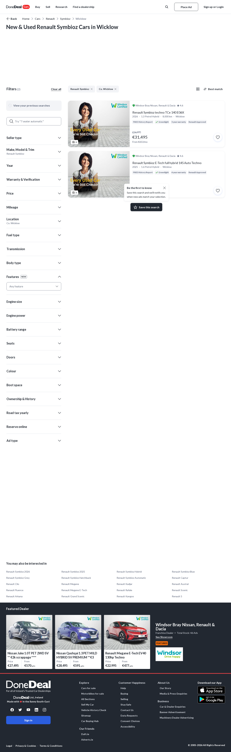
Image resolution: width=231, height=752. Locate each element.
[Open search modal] (167, 7)
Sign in (28, 720)
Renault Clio (12, 583)
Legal (9, 745)
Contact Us (127, 710)
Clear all (56, 89)
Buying (124, 693)
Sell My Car (87, 704)
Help (123, 688)
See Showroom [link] (164, 637)
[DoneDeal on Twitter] (20, 710)
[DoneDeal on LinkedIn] (36, 710)
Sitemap (86, 715)
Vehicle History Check (93, 710)
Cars (37, 18)
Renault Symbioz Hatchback (76, 577)
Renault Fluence (14, 590)
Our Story (165, 688)
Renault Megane (70, 583)
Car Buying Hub (89, 721)
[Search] (11, 121)
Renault (50, 18)
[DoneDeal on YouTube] (28, 710)
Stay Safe (126, 704)
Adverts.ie (87, 739)
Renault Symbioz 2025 (73, 571)
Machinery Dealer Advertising (177, 717)
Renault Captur (180, 577)
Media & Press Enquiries (173, 693)
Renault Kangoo (125, 596)
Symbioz (65, 18)
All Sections (88, 699)
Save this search (149, 207)
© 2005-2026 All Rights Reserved (206, 745)
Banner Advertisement (173, 712)
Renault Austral (180, 583)
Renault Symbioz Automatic (131, 577)
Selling (124, 699)
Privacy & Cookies (26, 745)
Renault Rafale (124, 590)
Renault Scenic (180, 590)
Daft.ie (85, 734)
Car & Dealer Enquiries (173, 706)
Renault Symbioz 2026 (18, 571)
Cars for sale (88, 688)
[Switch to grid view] (197, 89)
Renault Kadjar (124, 583)
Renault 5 (177, 596)
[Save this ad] (218, 137)
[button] (83, 6)
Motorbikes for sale (92, 693)
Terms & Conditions (50, 745)
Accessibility (128, 726)
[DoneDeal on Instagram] (44, 710)
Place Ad (186, 7)
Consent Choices (130, 721)
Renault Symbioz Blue (183, 571)
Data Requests (129, 715)
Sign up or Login (214, 6)
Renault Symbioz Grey (18, 577)
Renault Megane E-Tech (74, 590)
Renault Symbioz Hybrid (129, 571)
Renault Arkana (14, 596)
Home (25, 18)
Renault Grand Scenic (72, 596)
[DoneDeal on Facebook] (12, 710)
